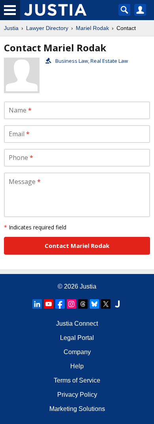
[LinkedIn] (37, 304)
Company (77, 352)
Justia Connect (77, 323)
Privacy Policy (77, 394)
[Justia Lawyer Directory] (117, 304)
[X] (106, 304)
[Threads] (83, 304)
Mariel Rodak (92, 28)
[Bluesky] (94, 304)
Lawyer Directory (47, 28)
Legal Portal (77, 337)
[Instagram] (71, 304)
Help (77, 366)
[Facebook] (60, 304)
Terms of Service (77, 380)
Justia (11, 28)
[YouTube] (48, 304)
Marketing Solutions (77, 408)
